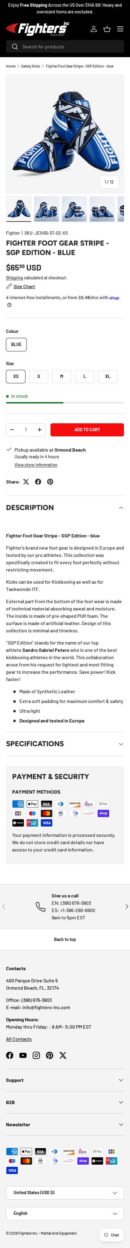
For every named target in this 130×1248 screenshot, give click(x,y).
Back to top (65, 939)
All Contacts (19, 1039)
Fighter (13, 233)
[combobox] (65, 46)
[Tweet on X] (26, 482)
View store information (36, 464)
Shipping (14, 277)
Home (10, 66)
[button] (107, 29)
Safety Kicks (30, 66)
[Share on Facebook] (38, 482)
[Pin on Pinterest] (50, 482)
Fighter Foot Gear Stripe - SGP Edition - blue (79, 66)
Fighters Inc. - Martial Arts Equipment (47, 1233)
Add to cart (87, 429)
